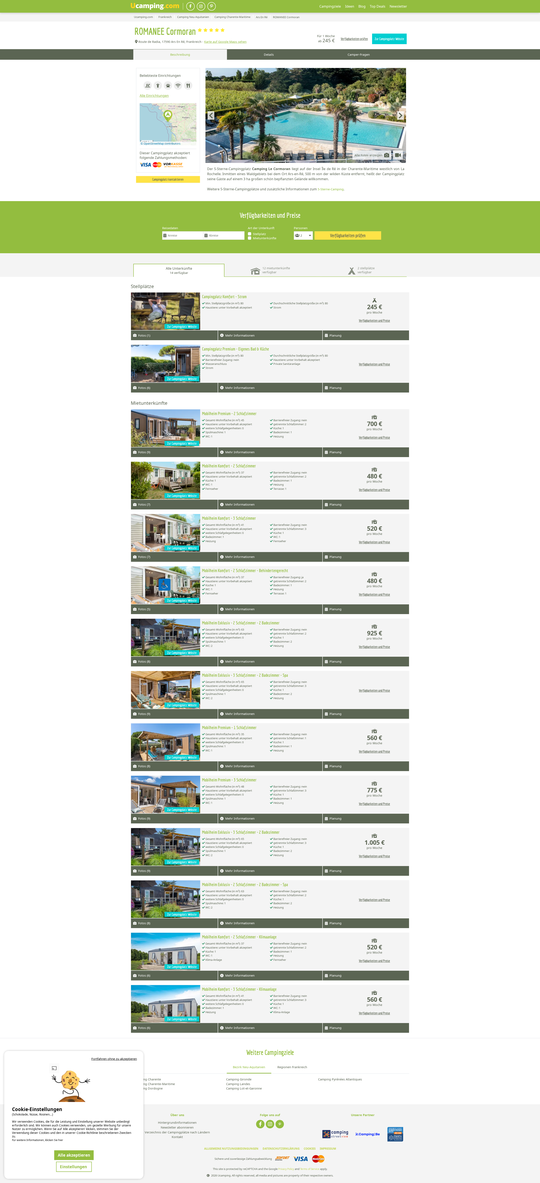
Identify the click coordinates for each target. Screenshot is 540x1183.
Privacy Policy (286, 1169)
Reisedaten (170, 228)
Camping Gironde (238, 1079)
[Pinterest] (211, 6)
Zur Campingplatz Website (389, 39)
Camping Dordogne (148, 1088)
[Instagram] (201, 6)
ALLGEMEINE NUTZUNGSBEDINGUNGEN (231, 1149)
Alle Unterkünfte (179, 270)
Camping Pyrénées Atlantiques (340, 1079)
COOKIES (310, 1149)
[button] (168, 116)
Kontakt (177, 1137)
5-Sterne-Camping (331, 189)
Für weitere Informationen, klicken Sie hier (37, 1140)
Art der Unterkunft (261, 228)
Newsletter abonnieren (177, 1127)
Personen (301, 228)
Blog (362, 6)
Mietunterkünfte (264, 238)
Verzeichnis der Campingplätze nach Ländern (177, 1132)
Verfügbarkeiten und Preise (374, 320)
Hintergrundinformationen (177, 1122)
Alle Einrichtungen (154, 95)
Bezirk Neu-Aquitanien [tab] (249, 1067)
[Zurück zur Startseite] (155, 6)
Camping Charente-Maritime (154, 1084)
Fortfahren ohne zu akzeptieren (114, 1059)
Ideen (349, 6)
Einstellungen (74, 1166)
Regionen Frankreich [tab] (292, 1067)
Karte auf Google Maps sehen (225, 42)
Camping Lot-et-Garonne (244, 1088)
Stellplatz (259, 234)
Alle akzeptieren (74, 1155)
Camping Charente (147, 1079)
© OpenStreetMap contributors (160, 143)
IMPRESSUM (328, 1149)
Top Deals (377, 6)
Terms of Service (309, 1169)
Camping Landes (238, 1084)
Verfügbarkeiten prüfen (354, 39)
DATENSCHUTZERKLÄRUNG (281, 1149)
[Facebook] (190, 6)
